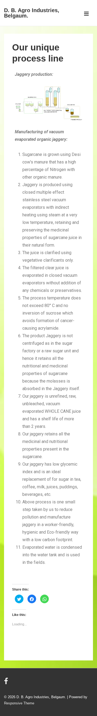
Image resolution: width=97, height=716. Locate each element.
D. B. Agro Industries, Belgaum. (31, 13)
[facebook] (6, 683)
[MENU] (86, 14)
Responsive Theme (19, 703)
